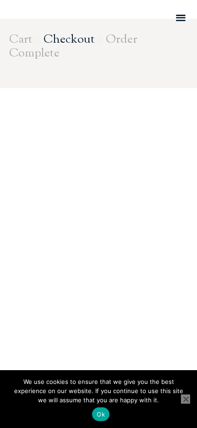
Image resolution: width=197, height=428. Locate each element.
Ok (101, 414)
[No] (185, 399)
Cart (21, 39)
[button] (181, 17)
